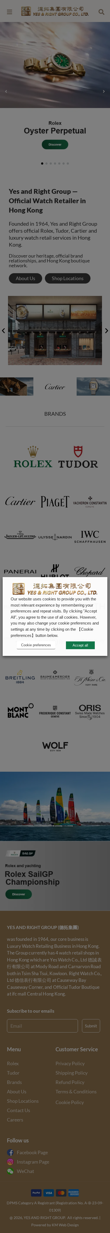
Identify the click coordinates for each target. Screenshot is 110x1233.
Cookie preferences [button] (36, 645)
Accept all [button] (80, 645)
